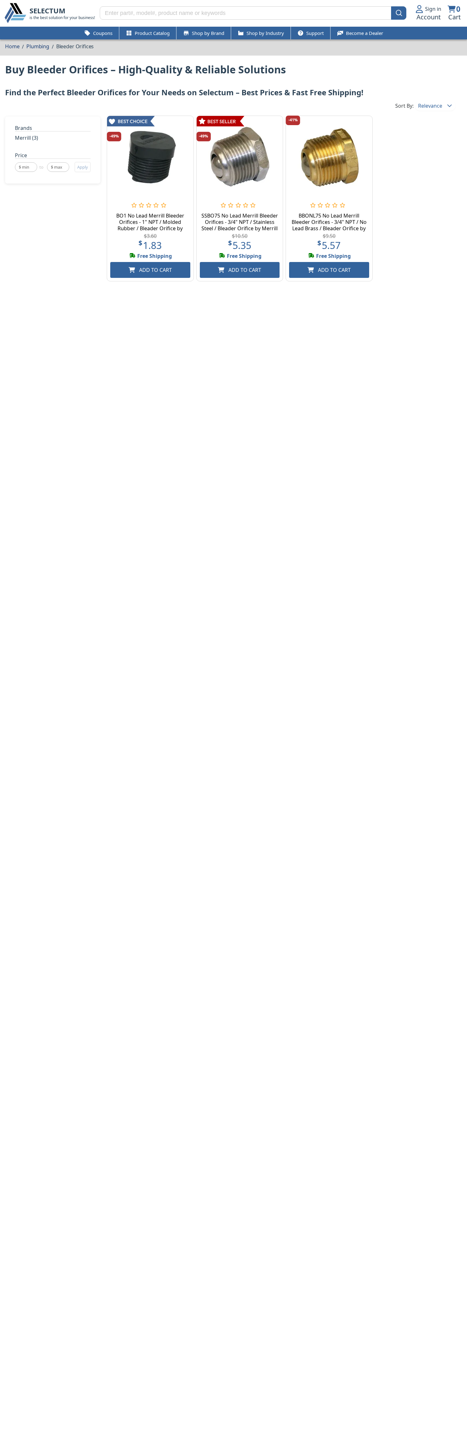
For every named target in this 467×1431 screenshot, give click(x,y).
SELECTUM (47, 10)
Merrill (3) (26, 137)
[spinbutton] (26, 167)
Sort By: (404, 105)
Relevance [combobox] (430, 105)
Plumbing (37, 46)
